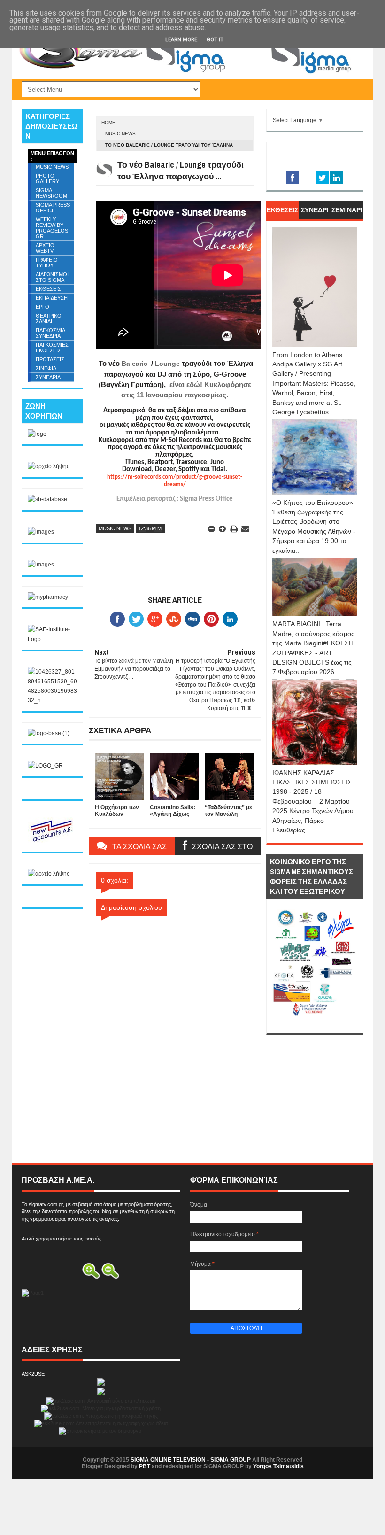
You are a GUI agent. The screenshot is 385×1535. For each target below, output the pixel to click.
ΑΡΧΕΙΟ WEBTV (45, 248)
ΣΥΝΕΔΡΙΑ (48, 377)
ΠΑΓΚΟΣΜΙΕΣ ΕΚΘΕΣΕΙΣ (52, 347)
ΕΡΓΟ (42, 307)
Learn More (181, 40)
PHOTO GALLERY (47, 178)
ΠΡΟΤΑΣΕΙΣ (50, 359)
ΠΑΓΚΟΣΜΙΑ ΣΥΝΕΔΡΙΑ (50, 333)
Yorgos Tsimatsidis (278, 1466)
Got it (215, 40)
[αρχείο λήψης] (48, 466)
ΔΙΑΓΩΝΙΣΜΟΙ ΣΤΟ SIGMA (52, 277)
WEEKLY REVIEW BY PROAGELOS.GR (52, 228)
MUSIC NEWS (120, 133)
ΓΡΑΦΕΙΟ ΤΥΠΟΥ (47, 262)
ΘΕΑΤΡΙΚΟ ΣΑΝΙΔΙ (49, 318)
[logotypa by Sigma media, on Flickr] (314, 1022)
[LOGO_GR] (45, 765)
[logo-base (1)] (48, 733)
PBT (144, 1466)
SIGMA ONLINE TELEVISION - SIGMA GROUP (191, 1460)
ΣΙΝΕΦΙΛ (46, 368)
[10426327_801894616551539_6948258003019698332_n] (52, 700)
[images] (41, 531)
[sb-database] (47, 499)
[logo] (37, 434)
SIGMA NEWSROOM (51, 193)
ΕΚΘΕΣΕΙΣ (48, 289)
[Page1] (251, 73)
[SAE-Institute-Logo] (52, 639)
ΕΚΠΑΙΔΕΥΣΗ (52, 298)
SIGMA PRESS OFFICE (53, 207)
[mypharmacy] (48, 597)
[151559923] (51, 841)
